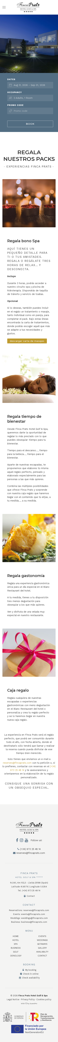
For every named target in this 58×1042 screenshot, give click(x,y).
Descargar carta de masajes (27, 341)
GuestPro (33, 1003)
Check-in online (30, 974)
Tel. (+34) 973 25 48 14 (29, 890)
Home (16, 936)
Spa (16, 944)
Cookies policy (43, 999)
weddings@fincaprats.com (34, 918)
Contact (30, 896)
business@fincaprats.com (34, 922)
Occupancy (14, 92)
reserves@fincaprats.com (17, 762)
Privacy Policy (28, 999)
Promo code (15, 105)
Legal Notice (13, 999)
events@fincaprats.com (33, 914)
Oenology (15, 955)
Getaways (42, 944)
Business (16, 948)
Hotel (15, 940)
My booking (30, 970)
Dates (11, 79)
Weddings (42, 940)
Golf (15, 952)
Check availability (30, 978)
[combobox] (30, 85)
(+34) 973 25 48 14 (30, 849)
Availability (42, 952)
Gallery (42, 948)
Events (42, 936)
